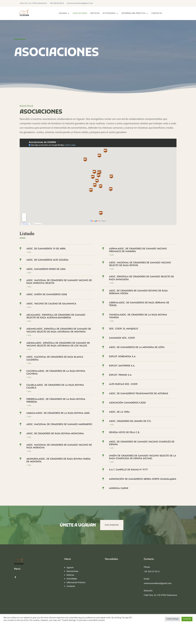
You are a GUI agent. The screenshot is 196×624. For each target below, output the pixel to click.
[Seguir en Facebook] (15, 577)
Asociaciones (80, 13)
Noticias (95, 13)
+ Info (28, 335)
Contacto (157, 13)
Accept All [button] (187, 619)
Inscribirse (112, 525)
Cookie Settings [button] (172, 619)
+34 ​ (57, 3)
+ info (111, 424)
